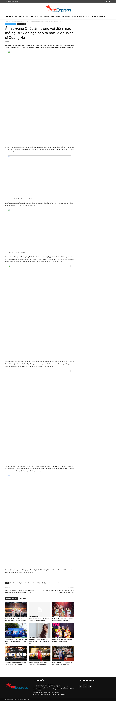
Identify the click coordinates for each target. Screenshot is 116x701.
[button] (109, 17)
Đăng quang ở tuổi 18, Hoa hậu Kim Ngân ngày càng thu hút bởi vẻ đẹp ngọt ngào (39, 641)
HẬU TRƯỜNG (23, 16)
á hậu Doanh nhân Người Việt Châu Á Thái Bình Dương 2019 (24, 583)
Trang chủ (7, 21)
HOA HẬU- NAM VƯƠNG (79, 16)
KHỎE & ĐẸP (55, 16)
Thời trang (44, 16)
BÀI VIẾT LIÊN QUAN (11, 598)
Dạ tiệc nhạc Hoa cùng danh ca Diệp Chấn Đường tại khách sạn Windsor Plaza (58, 591)
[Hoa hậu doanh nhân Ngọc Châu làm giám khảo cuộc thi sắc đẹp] (63, 630)
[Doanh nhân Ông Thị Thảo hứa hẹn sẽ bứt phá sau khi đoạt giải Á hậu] (63, 653)
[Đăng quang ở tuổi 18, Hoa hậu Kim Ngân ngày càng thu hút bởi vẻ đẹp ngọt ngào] (40, 630)
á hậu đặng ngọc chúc (46, 583)
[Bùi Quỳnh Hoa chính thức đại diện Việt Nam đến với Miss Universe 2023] (63, 609)
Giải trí (33, 16)
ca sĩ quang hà (56, 583)
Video (101, 16)
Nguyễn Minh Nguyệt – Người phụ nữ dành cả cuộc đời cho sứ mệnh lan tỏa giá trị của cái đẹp (20, 591)
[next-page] (9, 668)
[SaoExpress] (58, 8)
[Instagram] (106, 1)
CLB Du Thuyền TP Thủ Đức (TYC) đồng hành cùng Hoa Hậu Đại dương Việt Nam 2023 (16, 641)
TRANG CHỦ (13, 16)
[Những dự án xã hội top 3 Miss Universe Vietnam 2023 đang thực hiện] (40, 609)
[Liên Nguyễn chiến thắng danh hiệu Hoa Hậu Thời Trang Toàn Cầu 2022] (16, 653)
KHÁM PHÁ (65, 16)
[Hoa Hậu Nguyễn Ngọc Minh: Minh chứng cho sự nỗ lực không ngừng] (40, 653)
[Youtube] (109, 1)
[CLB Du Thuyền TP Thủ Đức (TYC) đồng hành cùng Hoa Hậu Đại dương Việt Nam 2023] (16, 630)
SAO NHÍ (93, 16)
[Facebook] (103, 1)
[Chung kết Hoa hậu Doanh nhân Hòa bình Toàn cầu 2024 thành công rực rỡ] (16, 609)
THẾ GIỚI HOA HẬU (31, 21)
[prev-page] (6, 668)
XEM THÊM (22, 598)
